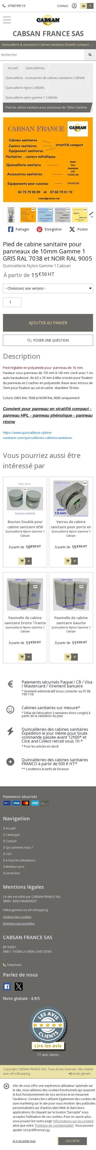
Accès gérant (81, 1074)
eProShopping (20, 1074)
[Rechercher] (90, 55)
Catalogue (12, 835)
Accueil (13, 68)
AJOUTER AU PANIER (48, 323)
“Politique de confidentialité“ (54, 1125)
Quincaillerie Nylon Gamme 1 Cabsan (37, 265)
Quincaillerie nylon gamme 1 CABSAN (31, 97)
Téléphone (14, 965)
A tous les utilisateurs (20, 860)
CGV (8, 854)
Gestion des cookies (17, 917)
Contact (62, 6)
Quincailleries (35, 68)
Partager (22, 229)
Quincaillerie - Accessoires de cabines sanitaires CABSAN (45, 78)
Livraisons (12, 873)
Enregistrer (53, 229)
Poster (82, 229)
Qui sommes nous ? (19, 847)
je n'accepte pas (24, 1141)
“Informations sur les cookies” (73, 1121)
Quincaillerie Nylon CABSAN (24, 88)
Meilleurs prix (14, 867)
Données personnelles (18, 923)
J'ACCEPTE (73, 1141)
